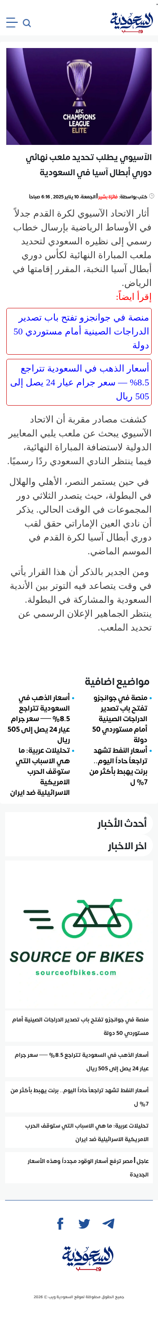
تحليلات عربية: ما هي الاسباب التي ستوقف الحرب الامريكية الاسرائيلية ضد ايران (40, 770)
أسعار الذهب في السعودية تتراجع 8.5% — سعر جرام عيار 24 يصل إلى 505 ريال (79, 382)
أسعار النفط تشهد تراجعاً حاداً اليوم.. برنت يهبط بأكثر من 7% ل (118, 765)
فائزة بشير (108, 196)
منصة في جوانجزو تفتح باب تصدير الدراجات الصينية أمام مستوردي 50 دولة (81, 331)
